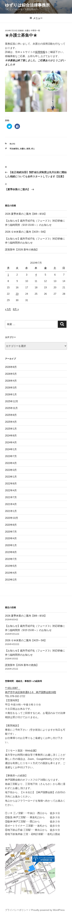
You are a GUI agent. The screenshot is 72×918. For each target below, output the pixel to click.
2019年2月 (11, 579)
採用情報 (40, 52)
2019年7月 (11, 559)
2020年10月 (11, 517)
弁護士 (22, 149)
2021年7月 (11, 497)
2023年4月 (11, 463)
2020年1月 (11, 545)
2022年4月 (11, 490)
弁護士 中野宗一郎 (32, 31)
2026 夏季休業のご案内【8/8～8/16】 (26, 213)
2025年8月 (11, 414)
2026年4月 (11, 380)
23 (17, 293)
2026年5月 (11, 373)
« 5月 (8, 309)
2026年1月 (11, 394)
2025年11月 (11, 408)
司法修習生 (14, 149)
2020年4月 (11, 538)
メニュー (38, 18)
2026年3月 (11, 387)
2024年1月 (11, 449)
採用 (28, 149)
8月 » (16, 309)
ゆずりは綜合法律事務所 (27, 5)
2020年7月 (11, 531)
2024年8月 (11, 435)
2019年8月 (11, 552)
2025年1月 (11, 428)
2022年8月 (11, 483)
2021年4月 (11, 504)
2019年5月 (11, 565)
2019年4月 (11, 572)
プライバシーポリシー (16, 910)
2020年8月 (11, 524)
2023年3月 (11, 469)
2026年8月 (11, 366)
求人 (33, 149)
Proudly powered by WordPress (48, 910)
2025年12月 (11, 401)
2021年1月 (11, 511)
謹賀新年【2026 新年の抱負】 (22, 249)
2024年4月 (11, 442)
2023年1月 (11, 476)
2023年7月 (11, 456)
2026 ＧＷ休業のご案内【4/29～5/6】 (26, 231)
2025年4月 (11, 421)
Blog (12, 144)
